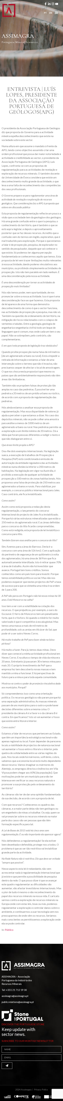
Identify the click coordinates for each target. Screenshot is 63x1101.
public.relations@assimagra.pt (18, 1001)
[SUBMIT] (7, 1065)
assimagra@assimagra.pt (15, 995)
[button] (56, 12)
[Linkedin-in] (49, 3)
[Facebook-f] (45, 3)
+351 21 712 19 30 (16, 989)
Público (9, 929)
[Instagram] (53, 3)
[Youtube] (56, 3)
